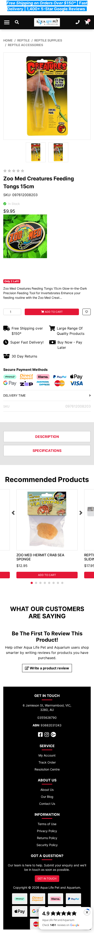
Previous (13, 512)
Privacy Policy (47, 831)
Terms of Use (47, 824)
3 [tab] (40, 583)
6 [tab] (53, 583)
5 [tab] (49, 583)
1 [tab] (32, 583)
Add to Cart (53, 311)
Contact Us (47, 803)
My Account (47, 755)
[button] (86, 312)
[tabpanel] (47, 533)
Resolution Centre (47, 769)
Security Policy (47, 845)
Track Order (47, 762)
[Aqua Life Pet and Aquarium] (47, 22)
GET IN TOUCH (47, 878)
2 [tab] (36, 583)
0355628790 (47, 717)
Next (81, 512)
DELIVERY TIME (14, 395)
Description (47, 436)
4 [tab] (45, 583)
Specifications (47, 450)
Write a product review (49, 668)
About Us (47, 789)
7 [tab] (58, 583)
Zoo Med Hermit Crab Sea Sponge (40, 557)
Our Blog (47, 796)
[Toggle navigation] (6, 22)
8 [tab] (62, 583)
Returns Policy (47, 838)
